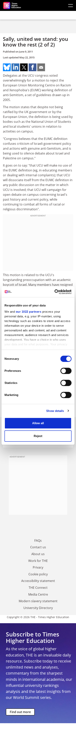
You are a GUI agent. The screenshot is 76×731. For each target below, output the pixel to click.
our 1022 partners (29, 311)
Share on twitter (24, 67)
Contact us (38, 547)
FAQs (38, 540)
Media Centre (38, 594)
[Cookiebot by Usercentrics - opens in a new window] (55, 291)
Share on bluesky (7, 67)
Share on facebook (32, 67)
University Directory (38, 608)
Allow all (38, 423)
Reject (38, 436)
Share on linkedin (15, 67)
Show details (55, 410)
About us (38, 554)
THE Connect (38, 587)
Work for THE (38, 561)
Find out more (20, 712)
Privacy (38, 567)
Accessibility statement (38, 581)
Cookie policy (38, 574)
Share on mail (41, 67)
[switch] (66, 371)
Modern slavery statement (38, 601)
